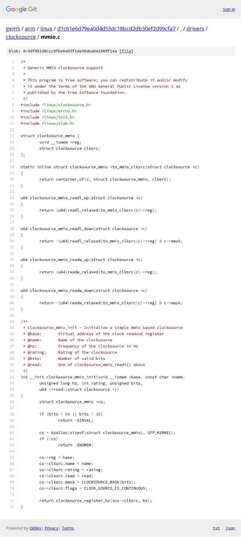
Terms (68, 528)
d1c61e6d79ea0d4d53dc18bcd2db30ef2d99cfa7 (116, 28)
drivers (195, 28)
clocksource (21, 36)
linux (46, 28)
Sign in (229, 9)
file (126, 51)
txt (216, 528)
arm (30, 28)
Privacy (51, 528)
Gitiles (35, 528)
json (230, 528)
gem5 (13, 28)
